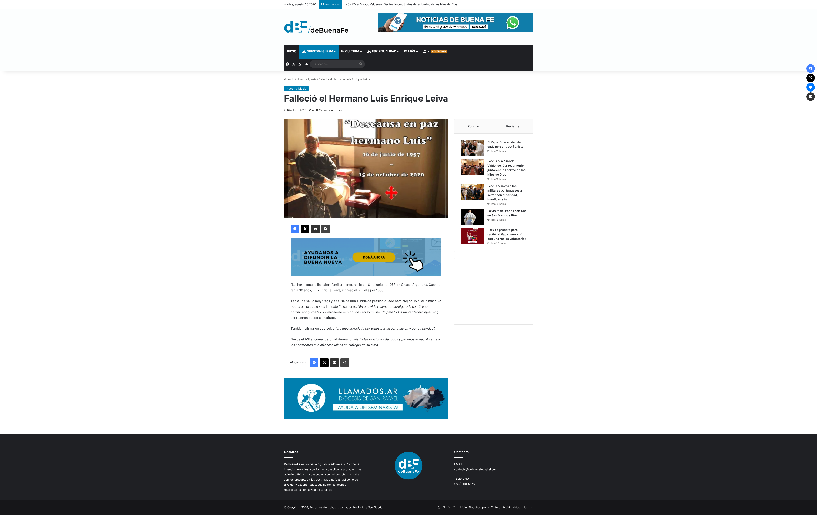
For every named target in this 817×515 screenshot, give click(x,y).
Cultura (351, 51)
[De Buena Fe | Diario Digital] (316, 26)
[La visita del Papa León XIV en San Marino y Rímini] (472, 217)
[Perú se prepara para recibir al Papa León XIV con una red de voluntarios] (472, 236)
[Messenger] (810, 87)
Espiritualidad (383, 51)
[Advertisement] (493, 291)
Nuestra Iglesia (319, 51)
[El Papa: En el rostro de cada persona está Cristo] (472, 148)
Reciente (513, 126)
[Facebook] (295, 229)
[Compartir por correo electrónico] (315, 229)
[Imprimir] (325, 229)
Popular (473, 126)
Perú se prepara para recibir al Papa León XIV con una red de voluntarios (506, 234)
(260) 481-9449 (464, 483)
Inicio (291, 51)
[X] (305, 229)
